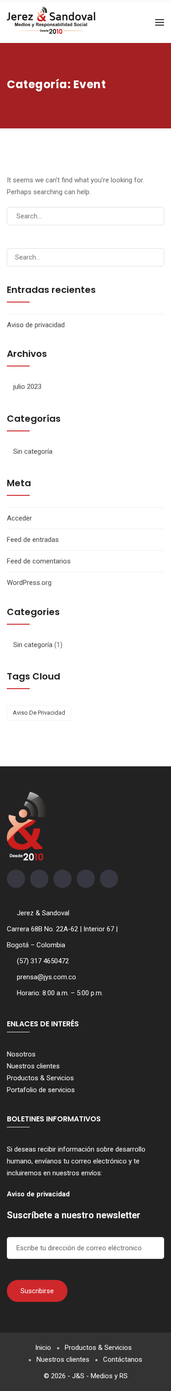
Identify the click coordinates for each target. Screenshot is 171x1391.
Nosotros (21, 1054)
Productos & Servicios (40, 1078)
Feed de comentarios (39, 561)
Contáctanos (122, 1359)
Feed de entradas (33, 540)
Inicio (43, 1347)
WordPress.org (29, 583)
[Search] (153, 216)
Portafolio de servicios (41, 1090)
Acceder (19, 518)
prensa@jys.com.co (46, 977)
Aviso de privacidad (36, 325)
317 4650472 (50, 961)
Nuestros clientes (33, 1066)
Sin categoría (32, 451)
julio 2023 (27, 386)
